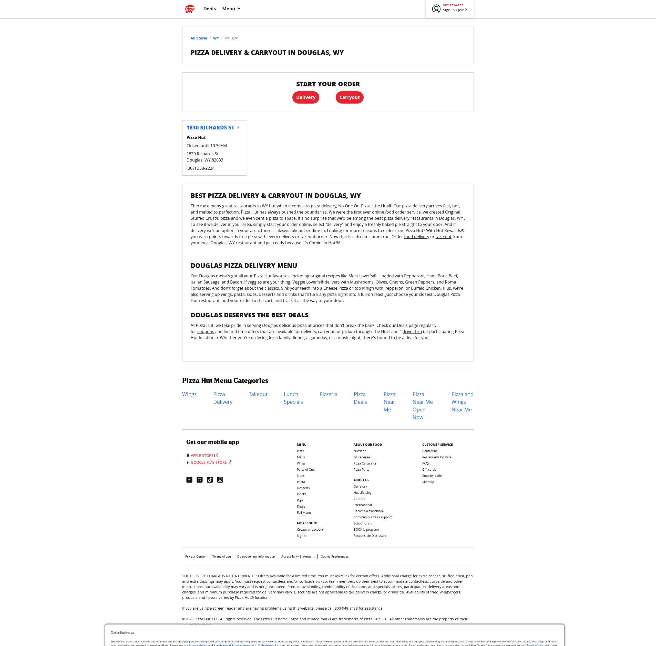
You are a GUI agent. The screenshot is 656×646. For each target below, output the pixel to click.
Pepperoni (394, 288)
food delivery (416, 236)
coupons (205, 331)
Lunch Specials (293, 398)
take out (444, 236)
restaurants (244, 206)
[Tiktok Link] (212, 480)
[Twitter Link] (202, 480)
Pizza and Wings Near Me (463, 402)
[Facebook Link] (191, 480)
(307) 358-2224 (200, 168)
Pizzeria (328, 394)
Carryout (350, 97)
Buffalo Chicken (426, 288)
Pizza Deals (360, 398)
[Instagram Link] (222, 480)
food (389, 212)
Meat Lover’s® (362, 276)
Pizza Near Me (389, 402)
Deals (209, 8)
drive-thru (412, 331)
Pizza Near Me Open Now (423, 406)
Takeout (258, 394)
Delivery (305, 97)
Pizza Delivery (222, 398)
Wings (189, 394)
